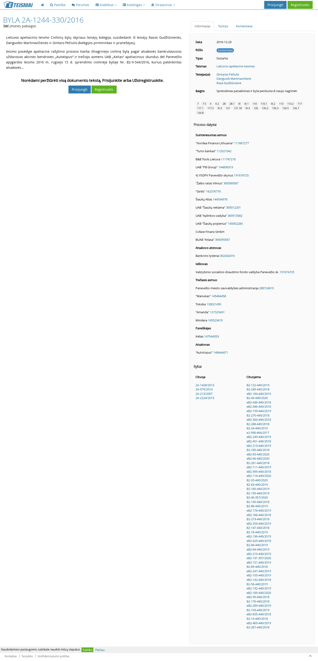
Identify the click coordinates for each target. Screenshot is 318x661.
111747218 (228, 159)
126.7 (296, 108)
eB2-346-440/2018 (259, 406)
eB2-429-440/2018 (259, 541)
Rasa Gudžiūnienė (229, 83)
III (239, 103)
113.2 (290, 103)
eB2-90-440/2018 (258, 597)
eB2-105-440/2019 (259, 575)
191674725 (241, 175)
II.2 (217, 103)
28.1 (232, 103)
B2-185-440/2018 (258, 450)
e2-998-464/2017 (258, 432)
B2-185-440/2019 (258, 489)
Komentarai (244, 26)
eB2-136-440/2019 (259, 536)
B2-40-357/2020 (257, 497)
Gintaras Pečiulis (228, 74)
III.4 (248, 108)
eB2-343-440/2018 (259, 419)
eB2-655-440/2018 (259, 614)
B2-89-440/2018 (257, 567)
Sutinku (87, 650)
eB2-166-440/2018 (259, 515)
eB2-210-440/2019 (259, 554)
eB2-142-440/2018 (259, 580)
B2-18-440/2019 (257, 532)
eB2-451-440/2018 (259, 441)
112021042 (224, 151)
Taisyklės (27, 656)
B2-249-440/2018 (258, 389)
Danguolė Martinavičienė (234, 78)
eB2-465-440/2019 (259, 623)
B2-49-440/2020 (257, 398)
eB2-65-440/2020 (258, 454)
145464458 (218, 296)
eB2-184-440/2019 (259, 394)
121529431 (217, 312)
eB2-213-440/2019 (259, 446)
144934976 (220, 199)
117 (300, 103)
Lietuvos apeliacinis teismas (236, 66)
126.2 (265, 108)
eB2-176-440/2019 (259, 510)
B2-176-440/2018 (258, 601)
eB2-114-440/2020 (259, 476)
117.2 (210, 108)
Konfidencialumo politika (53, 656)
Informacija (202, 26)
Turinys (223, 26)
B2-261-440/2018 (258, 463)
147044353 (211, 336)
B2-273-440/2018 (258, 519)
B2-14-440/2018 (257, 618)
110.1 (264, 103)
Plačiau (100, 650)
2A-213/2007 (204, 394)
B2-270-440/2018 (258, 415)
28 (224, 103)
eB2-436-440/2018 (259, 402)
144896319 (225, 167)
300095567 (222, 240)
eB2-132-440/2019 (259, 588)
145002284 (235, 223)
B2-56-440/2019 (257, 584)
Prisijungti (275, 5)
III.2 (273, 103)
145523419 (215, 320)
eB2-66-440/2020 (258, 458)
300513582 (235, 215)
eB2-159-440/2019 (259, 411)
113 (281, 103)
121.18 (238, 108)
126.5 (285, 108)
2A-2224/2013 (205, 398)
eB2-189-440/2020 (259, 593)
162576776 (213, 191)
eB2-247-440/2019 (259, 571)
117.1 (200, 108)
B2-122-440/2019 (258, 385)
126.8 (200, 112)
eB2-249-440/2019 (259, 437)
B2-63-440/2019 (257, 484)
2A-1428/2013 (205, 385)
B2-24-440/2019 (257, 428)
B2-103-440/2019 (258, 610)
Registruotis (300, 5)
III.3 (220, 108)
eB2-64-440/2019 (258, 549)
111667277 (241, 143)
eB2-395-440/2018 (259, 471)
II (210, 103)
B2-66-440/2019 (257, 545)
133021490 (213, 304)
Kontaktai (11, 656)
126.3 (275, 108)
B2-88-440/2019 (257, 506)
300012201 (233, 207)
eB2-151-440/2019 (259, 562)
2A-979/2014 (204, 389)
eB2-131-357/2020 (259, 558)
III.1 (246, 103)
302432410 (227, 256)
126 (256, 108)
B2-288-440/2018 (258, 424)
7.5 (204, 103)
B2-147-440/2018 (258, 528)
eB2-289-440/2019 (259, 605)
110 (255, 103)
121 (228, 108)
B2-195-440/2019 (258, 493)
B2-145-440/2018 (258, 502)
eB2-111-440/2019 (259, 467)
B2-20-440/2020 (257, 480)
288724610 (266, 288)
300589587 (231, 183)
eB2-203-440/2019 (259, 523)
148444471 (220, 352)
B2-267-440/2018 (258, 627)
